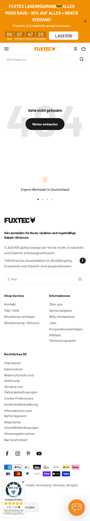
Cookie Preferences (18, 398)
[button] (83, 260)
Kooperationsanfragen (66, 329)
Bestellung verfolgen (19, 316)
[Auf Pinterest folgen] (28, 453)
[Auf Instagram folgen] (18, 453)
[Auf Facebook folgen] (7, 453)
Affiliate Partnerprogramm (62, 337)
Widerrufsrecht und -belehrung (19, 377)
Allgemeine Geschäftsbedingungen (21, 424)
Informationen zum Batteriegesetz (18, 413)
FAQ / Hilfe (11, 310)
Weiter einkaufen (45, 124)
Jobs (53, 323)
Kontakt (10, 304)
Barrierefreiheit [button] (15, 440)
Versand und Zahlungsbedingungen (20, 389)
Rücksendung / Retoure (21, 323)
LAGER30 (63, 35)
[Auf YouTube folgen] (39, 453)
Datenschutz (13, 369)
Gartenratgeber (60, 310)
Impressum (12, 363)
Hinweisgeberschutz (19, 433)
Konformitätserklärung (21, 404)
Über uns (55, 304)
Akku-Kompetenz (62, 316)
